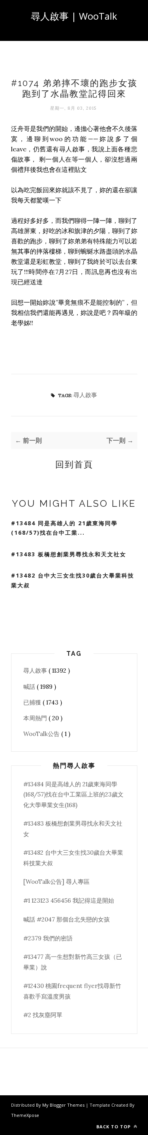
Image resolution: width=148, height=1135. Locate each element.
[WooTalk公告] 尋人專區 (56, 881)
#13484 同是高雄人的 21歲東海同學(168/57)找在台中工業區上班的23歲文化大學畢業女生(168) (73, 794)
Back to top (114, 1126)
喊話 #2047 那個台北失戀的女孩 (66, 919)
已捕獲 (33, 702)
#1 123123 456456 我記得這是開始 (68, 900)
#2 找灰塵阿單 (42, 1015)
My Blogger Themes (64, 1105)
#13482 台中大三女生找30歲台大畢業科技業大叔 (72, 580)
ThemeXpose (25, 1115)
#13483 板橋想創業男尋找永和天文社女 (68, 554)
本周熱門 (36, 718)
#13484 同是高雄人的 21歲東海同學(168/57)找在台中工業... (64, 528)
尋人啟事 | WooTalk (74, 15)
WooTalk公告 (42, 734)
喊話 (30, 686)
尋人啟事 (85, 395)
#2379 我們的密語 (48, 938)
